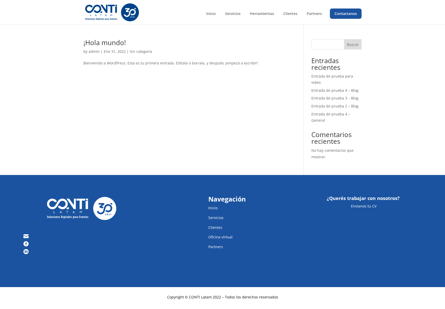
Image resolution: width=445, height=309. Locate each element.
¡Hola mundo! (104, 42)
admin (94, 51)
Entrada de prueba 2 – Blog (334, 106)
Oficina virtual (220, 237)
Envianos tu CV (363, 206)
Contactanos (346, 13)
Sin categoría (141, 51)
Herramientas (262, 13)
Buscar (353, 44)
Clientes (290, 13)
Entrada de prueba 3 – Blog (334, 98)
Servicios (233, 13)
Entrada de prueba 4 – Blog (334, 90)
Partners (314, 13)
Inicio (211, 13)
